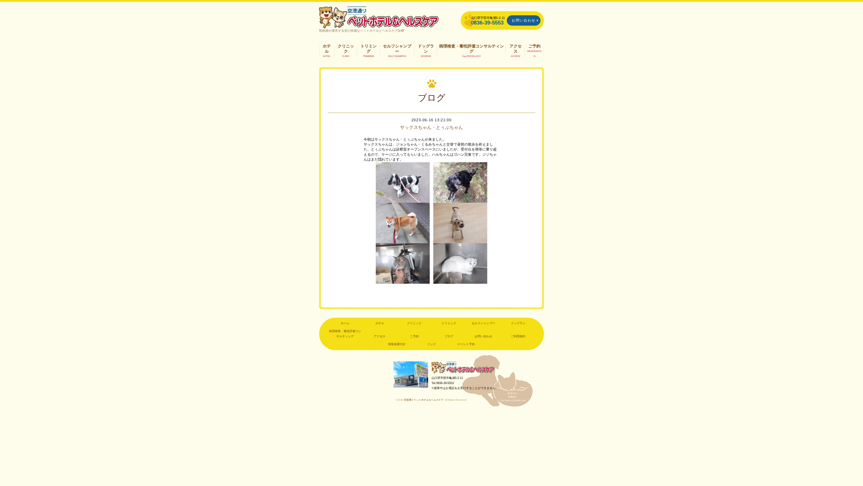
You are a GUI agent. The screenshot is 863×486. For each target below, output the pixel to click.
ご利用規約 (518, 336)
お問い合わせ (524, 20)
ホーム (345, 323)
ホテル (327, 48)
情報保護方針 (397, 344)
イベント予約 (466, 344)
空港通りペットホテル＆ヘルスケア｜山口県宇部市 (379, 17)
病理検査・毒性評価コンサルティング (471, 48)
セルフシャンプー (397, 48)
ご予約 (534, 46)
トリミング (368, 48)
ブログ (449, 336)
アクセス (515, 48)
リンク (431, 344)
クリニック (346, 48)
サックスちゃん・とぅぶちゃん (431, 127)
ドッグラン (426, 48)
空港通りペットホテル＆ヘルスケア (463, 367)
